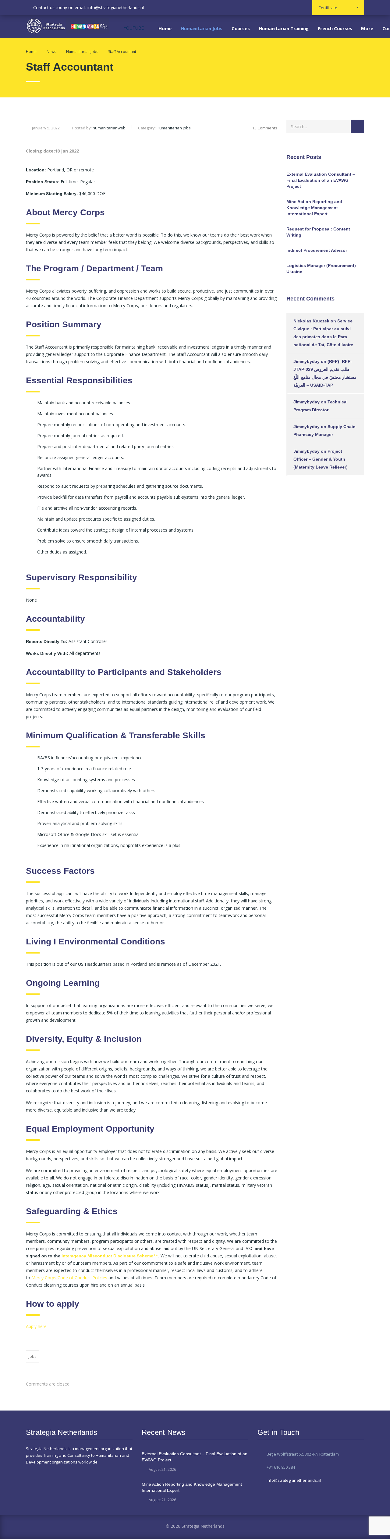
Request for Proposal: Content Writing (318, 232)
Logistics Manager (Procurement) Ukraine (321, 268)
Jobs (33, 1356)
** (155, 1256)
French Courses (335, 28)
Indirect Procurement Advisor (316, 250)
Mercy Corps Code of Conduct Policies (69, 1278)
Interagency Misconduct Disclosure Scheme (107, 1255)
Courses (241, 28)
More (367, 28)
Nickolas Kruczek (311, 320)
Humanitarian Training (284, 28)
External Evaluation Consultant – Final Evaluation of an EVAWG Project (320, 180)
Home (165, 28)
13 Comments (264, 128)
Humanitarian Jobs (201, 28)
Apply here (36, 1326)
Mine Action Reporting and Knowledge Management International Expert (314, 207)
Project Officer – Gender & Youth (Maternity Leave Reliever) (320, 459)
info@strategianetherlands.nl (294, 1480)
